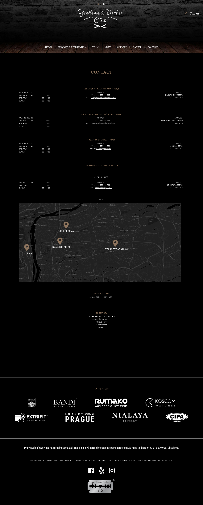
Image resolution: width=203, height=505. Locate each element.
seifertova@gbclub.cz (103, 187)
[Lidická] (28, 246)
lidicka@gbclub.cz (103, 148)
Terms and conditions (91, 460)
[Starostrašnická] (117, 244)
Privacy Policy (64, 460)
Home (48, 47)
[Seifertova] (67, 224)
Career (137, 47)
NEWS (108, 47)
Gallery (122, 47)
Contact (153, 47)
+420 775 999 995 (103, 95)
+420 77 (99, 185)
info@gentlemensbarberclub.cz (103, 97)
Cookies (76, 460)
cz (98, 4)
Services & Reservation (72, 47)
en (104, 4)
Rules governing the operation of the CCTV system (127, 460)
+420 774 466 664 (103, 146)
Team (95, 47)
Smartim (168, 460)
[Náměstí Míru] (60, 242)
